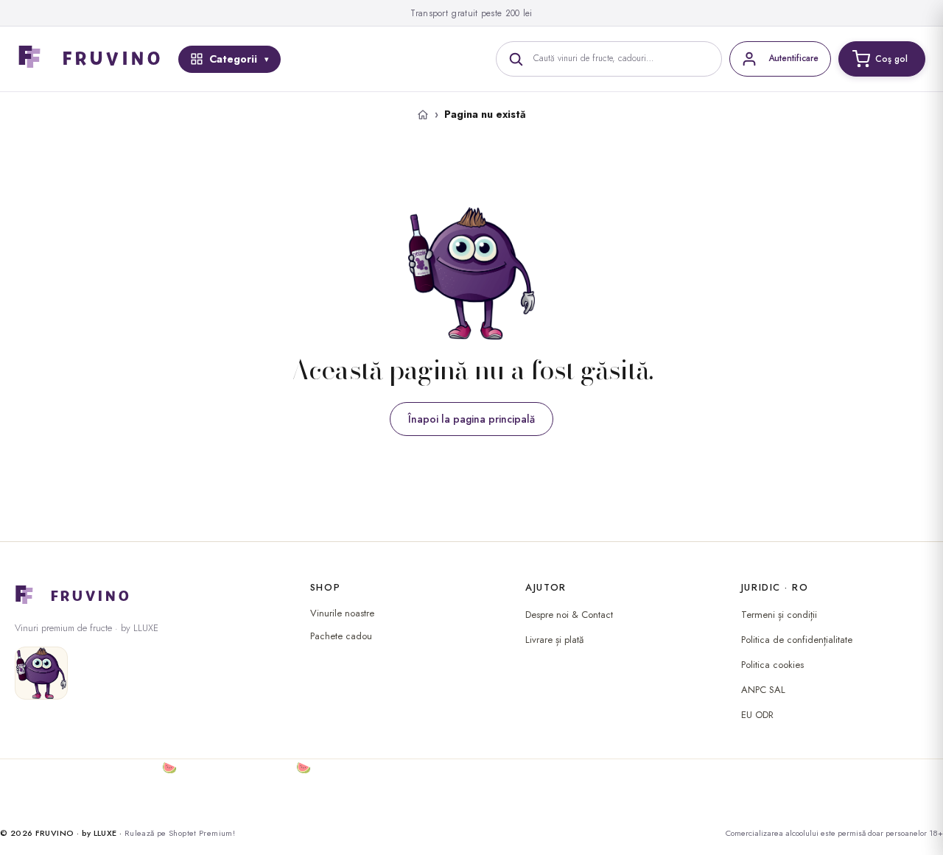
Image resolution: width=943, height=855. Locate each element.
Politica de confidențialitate (796, 640)
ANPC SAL (763, 690)
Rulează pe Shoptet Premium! (180, 833)
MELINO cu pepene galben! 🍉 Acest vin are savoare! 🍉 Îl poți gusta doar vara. (221, 767)
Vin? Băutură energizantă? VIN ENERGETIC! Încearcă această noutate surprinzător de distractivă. (261, 803)
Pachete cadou (341, 636)
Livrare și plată (554, 640)
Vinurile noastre (342, 613)
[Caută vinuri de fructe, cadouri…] (515, 59)
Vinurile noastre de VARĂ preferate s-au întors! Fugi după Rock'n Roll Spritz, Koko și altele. (244, 785)
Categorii (233, 59)
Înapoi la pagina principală (471, 419)
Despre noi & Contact (569, 615)
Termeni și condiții (779, 615)
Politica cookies (772, 665)
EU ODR (757, 715)
